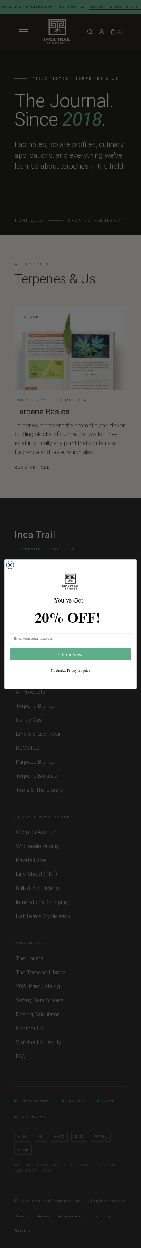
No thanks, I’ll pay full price (70, 670)
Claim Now (70, 654)
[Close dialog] (10, 565)
